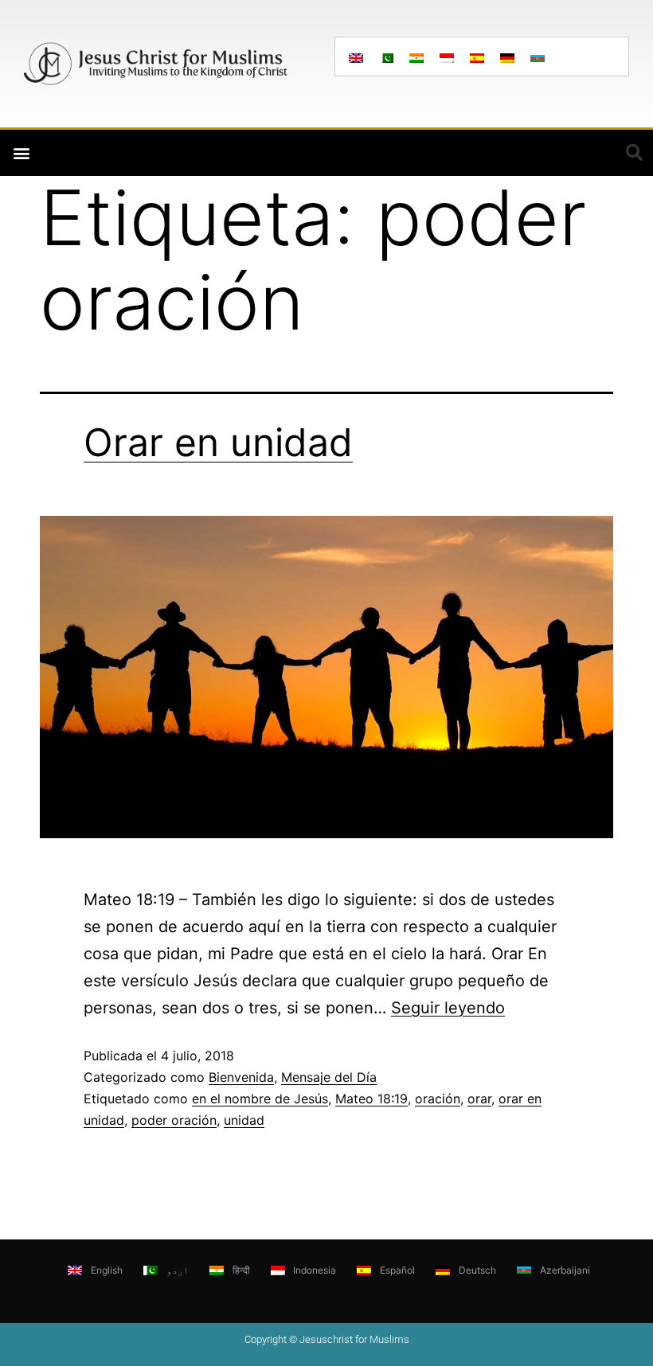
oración (437, 1098)
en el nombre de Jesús (260, 1098)
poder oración (174, 1120)
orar (479, 1098)
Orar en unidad (218, 442)
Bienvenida (241, 1077)
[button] (21, 153)
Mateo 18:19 (371, 1098)
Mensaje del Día (329, 1077)
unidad (244, 1120)
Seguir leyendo (448, 1007)
